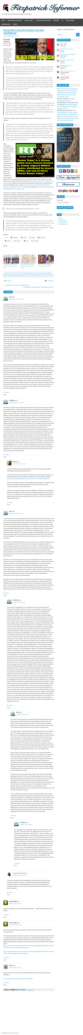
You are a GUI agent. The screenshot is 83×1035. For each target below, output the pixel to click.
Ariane (62, 50)
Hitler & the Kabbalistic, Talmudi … (67, 60)
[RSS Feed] (76, 171)
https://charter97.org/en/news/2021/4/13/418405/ (18, 978)
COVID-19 (20, 273)
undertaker (45, 275)
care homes (7, 273)
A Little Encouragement (65, 76)
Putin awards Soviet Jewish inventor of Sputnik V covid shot (10, 266)
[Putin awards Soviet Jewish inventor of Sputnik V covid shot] (11, 259)
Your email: (60, 200)
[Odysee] (68, 171)
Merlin (17, 1033)
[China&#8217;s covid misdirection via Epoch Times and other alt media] (28, 259)
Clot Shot (14, 273)
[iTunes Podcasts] (64, 171)
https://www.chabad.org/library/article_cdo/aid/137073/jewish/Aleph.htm (28, 478)
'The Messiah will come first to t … (67, 49)
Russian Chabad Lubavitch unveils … (68, 71)
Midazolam (48, 273)
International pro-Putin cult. (66, 65)
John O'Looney (40, 273)
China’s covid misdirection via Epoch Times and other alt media (28, 266)
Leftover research (63, 43)
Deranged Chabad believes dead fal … (68, 54)
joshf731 (63, 61)
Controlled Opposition (43, 20)
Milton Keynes (7, 275)
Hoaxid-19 (8, 280)
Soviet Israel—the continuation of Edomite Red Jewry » (38, 287)
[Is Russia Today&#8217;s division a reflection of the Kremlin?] (46, 259)
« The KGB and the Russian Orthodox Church (16, 285)
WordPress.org (63, 224)
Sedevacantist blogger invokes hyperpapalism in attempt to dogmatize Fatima (67, 106)
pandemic (15, 275)
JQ (62, 20)
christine (22, 990)
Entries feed (62, 220)
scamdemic (38, 275)
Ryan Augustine (64, 44)
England (27, 273)
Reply (5, 394)
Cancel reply (30, 990)
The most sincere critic (65, 89)
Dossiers (56, 20)
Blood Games (70, 20)
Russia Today (29, 275)
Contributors (5, 24)
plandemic (22, 275)
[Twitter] (60, 171)
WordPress (10, 1033)
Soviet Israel (29, 20)
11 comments (50, 280)
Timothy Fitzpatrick (18, 873)
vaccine (51, 275)
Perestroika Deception (15, 20)
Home (3, 20)
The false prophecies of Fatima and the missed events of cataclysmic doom (67, 112)
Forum (15, 24)
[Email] (72, 171)
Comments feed (63, 222)
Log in (60, 218)
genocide (32, 273)
